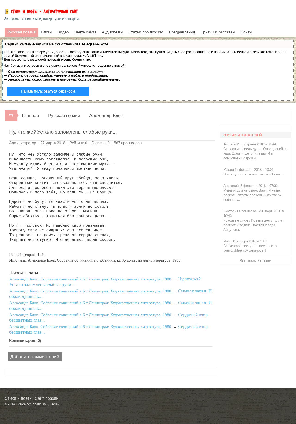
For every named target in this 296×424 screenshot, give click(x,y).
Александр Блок (106, 115)
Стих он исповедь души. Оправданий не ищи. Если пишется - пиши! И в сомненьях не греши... (255, 153)
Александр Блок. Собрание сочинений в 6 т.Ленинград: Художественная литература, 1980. (90, 279)
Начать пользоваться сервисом (48, 91)
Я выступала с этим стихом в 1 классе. (254, 174)
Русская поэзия (64, 115)
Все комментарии (255, 261)
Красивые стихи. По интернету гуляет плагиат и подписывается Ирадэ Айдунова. (253, 225)
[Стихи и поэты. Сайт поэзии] (41, 13)
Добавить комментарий (34, 356)
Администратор (22, 143)
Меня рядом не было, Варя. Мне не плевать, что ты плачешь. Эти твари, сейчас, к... (252, 194)
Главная (30, 115)
